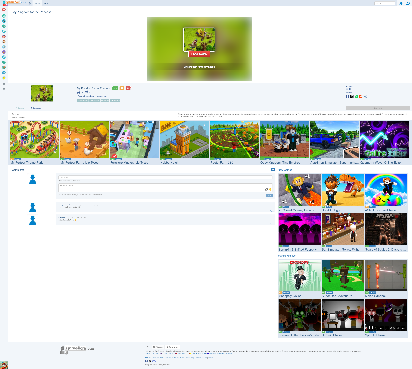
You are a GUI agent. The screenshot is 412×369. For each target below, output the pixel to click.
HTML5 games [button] (115, 100)
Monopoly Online (290, 295)
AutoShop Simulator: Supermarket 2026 (337, 162)
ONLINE (38, 3)
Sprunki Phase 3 (376, 335)
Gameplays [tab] (37, 108)
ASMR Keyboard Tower (381, 210)
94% (115, 88)
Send (269, 195)
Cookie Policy (189, 358)
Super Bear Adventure (337, 295)
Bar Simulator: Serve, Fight (340, 249)
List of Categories (153, 353)
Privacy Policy (179, 358)
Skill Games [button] (105, 100)
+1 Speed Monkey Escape (296, 210)
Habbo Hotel (169, 162)
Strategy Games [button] (83, 100)
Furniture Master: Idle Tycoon (130, 162)
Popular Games (287, 255)
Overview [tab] (20, 108)
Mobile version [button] (173, 347)
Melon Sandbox (375, 295)
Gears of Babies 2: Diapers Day (386, 249)
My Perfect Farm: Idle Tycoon (80, 162)
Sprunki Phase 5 (333, 335)
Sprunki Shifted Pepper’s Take (299, 335)
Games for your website (155, 358)
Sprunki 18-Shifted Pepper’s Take (301, 249)
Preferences (169, 358)
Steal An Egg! (331, 210)
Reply (272, 211)
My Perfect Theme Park (26, 162)
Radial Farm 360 (221, 162)
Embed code (378, 108)
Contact (210, 358)
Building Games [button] (94, 100)
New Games (285, 170)
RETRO (48, 3)
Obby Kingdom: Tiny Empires (280, 162)
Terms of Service (201, 358)
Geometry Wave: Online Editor (381, 162)
